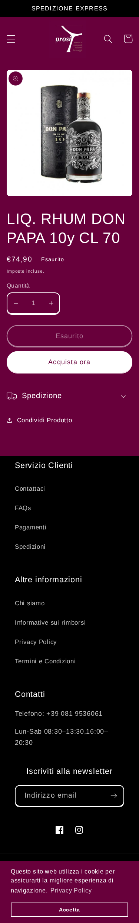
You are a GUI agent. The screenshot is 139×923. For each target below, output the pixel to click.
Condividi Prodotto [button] (44, 420)
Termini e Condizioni (45, 661)
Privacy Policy (36, 641)
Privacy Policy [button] (71, 890)
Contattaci (30, 488)
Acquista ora (69, 362)
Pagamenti (30, 527)
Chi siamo (29, 603)
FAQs (23, 508)
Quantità (18, 285)
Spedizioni (30, 546)
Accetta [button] (69, 910)
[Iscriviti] (113, 796)
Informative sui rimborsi (50, 622)
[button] (11, 39)
